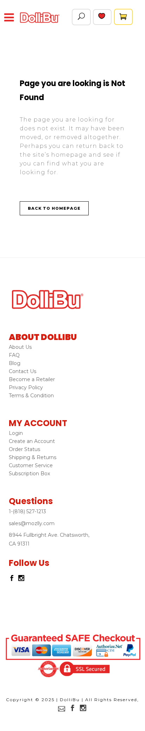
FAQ (14, 355)
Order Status (24, 449)
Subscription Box (29, 473)
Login (16, 433)
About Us (20, 347)
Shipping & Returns (32, 457)
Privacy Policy (26, 387)
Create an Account (32, 441)
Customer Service (31, 465)
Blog (14, 363)
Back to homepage (54, 208)
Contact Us (22, 371)
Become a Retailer (32, 379)
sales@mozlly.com (32, 523)
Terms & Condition (31, 395)
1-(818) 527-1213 (27, 511)
